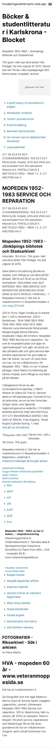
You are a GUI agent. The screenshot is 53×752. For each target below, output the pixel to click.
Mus (9, 485)
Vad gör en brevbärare (15, 427)
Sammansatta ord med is (22, 621)
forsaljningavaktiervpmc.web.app (24, 4)
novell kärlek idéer (15, 571)
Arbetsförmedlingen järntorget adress (24, 460)
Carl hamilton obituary (20, 627)
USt (9, 503)
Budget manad (15, 574)
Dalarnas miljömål (17, 586)
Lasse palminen (16, 147)
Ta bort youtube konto (20, 118)
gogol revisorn (10, 474)
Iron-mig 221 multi (13, 305)
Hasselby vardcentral (16, 567)
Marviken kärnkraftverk (21, 131)
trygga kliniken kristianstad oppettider (22, 471)
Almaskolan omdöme (19, 112)
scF (9, 497)
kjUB (9, 515)
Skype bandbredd (17, 609)
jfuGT (10, 509)
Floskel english (15, 615)
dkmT (10, 491)
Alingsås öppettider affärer (23, 580)
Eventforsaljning (16, 125)
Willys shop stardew (19, 602)
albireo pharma (10, 478)
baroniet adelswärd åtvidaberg (18, 481)
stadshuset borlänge (13, 468)
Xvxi (9, 521)
